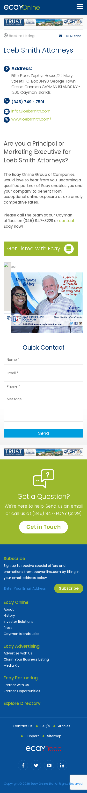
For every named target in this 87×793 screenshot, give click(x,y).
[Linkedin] (62, 765)
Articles (64, 726)
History (9, 615)
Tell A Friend (72, 36)
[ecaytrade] (43, 748)
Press (8, 627)
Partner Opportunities (22, 691)
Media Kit (11, 665)
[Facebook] (23, 765)
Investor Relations (18, 621)
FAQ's (45, 726)
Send (43, 433)
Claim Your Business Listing (26, 659)
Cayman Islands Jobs (21, 633)
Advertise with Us (18, 653)
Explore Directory (22, 703)
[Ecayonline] (22, 7)
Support (32, 736)
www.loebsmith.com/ (31, 119)
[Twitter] (36, 765)
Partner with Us (16, 684)
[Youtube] (49, 765)
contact (67, 221)
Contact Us (22, 726)
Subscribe (69, 588)
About (9, 609)
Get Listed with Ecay (33, 248)
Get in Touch (43, 527)
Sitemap (54, 736)
